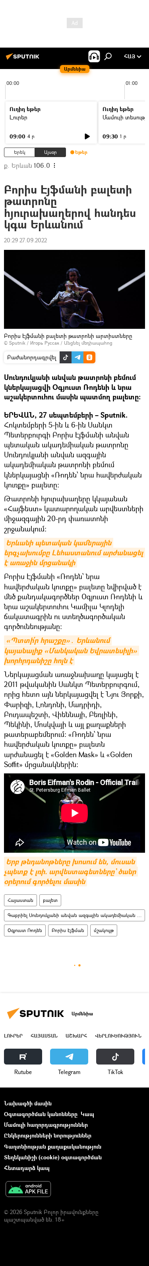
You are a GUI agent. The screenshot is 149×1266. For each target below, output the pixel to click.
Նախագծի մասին (28, 1103)
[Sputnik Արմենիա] (24, 59)
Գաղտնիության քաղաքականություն (52, 1146)
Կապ (87, 1114)
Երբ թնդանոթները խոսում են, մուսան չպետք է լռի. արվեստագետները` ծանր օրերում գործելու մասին (71, 871)
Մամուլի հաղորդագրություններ (46, 1124)
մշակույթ (104, 930)
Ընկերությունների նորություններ (47, 1135)
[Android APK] (28, 1190)
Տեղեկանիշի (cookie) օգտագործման (53, 1157)
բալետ (50, 900)
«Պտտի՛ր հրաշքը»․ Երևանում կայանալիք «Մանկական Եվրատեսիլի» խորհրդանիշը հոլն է (71, 650)
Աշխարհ (76, 1035)
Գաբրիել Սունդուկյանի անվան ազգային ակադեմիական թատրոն (76, 915)
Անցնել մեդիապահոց (88, 343)
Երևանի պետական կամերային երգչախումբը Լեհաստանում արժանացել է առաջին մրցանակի (74, 553)
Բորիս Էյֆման (68, 930)
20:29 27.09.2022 (25, 240)
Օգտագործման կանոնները (40, 1114)
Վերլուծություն (118, 1035)
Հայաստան (20, 900)
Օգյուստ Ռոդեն (25, 930)
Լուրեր (18, 117)
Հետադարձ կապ (27, 1168)
